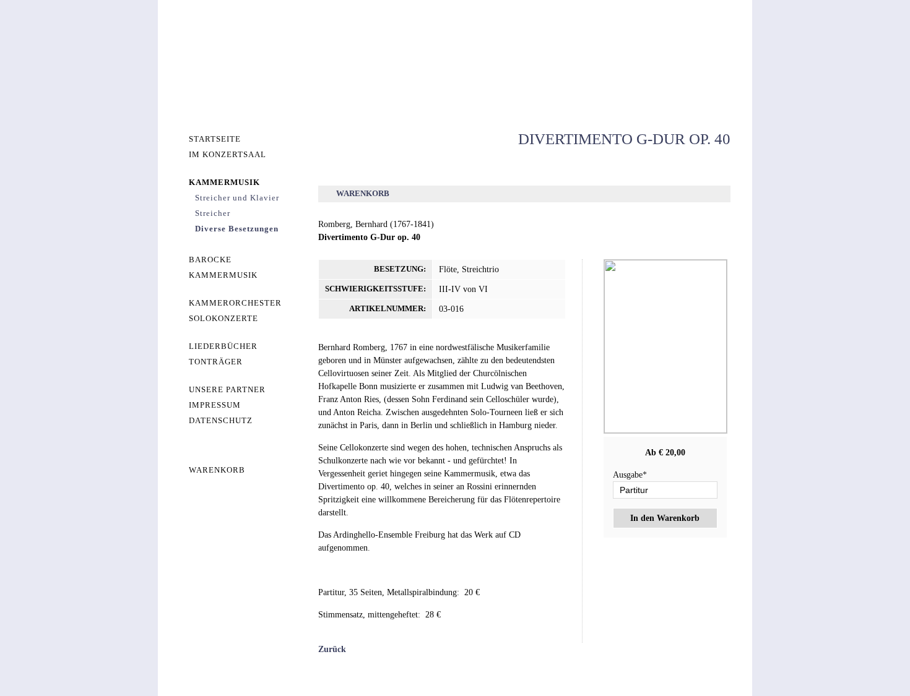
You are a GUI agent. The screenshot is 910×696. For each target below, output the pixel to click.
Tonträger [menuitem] (216, 361)
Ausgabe (630, 475)
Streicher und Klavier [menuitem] (237, 197)
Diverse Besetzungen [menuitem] (237, 228)
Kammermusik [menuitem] (224, 182)
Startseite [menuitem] (215, 139)
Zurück (332, 649)
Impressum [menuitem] (215, 405)
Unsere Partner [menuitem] (227, 389)
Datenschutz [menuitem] (221, 420)
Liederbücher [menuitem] (223, 346)
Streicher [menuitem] (212, 213)
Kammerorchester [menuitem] (235, 302)
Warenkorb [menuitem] (217, 470)
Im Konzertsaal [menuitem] (227, 154)
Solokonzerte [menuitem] (223, 318)
